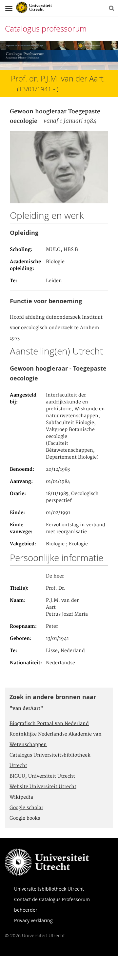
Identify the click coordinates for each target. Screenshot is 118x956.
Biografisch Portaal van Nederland (49, 724)
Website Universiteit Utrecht (43, 787)
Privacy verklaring (33, 920)
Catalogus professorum (46, 28)
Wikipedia (21, 797)
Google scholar (26, 808)
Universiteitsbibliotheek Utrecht (49, 889)
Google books (25, 818)
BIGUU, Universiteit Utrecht (42, 776)
